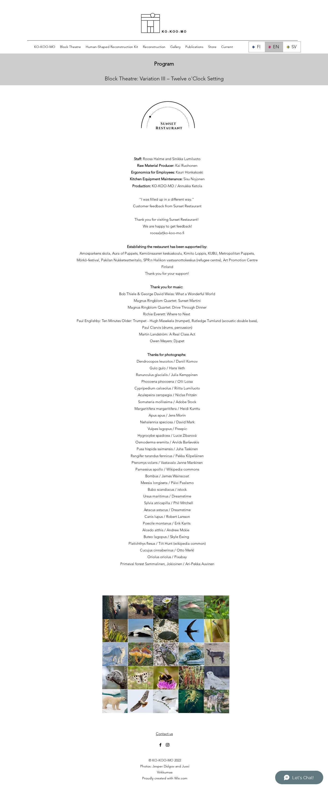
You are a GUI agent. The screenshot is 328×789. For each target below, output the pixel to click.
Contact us (164, 733)
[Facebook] (160, 744)
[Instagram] (167, 744)
